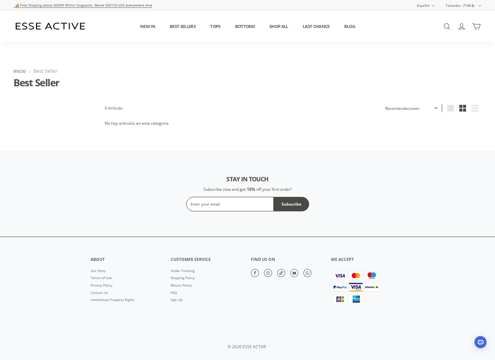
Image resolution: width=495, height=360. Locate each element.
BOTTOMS (245, 26)
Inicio (19, 71)
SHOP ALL (278, 26)
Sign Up (177, 300)
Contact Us (99, 293)
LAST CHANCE (316, 26)
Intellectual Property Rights (113, 300)
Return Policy (181, 285)
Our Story (98, 271)
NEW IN (147, 26)
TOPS (215, 26)
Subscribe (291, 204)
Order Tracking (183, 271)
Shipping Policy (183, 278)
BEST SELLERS (183, 26)
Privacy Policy (101, 285)
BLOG (349, 26)
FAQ (174, 293)
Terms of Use (101, 278)
